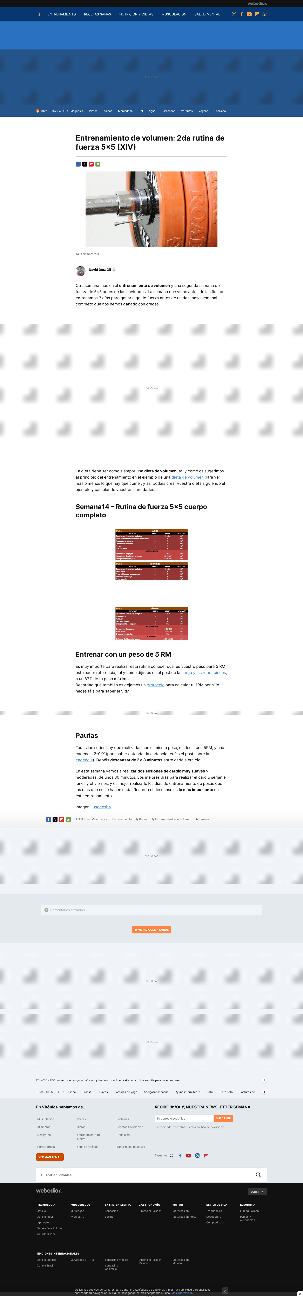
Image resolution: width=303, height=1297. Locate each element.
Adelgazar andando (156, 1092)
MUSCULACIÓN (174, 14)
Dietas (81, 1127)
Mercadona (125, 111)
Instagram (233, 14)
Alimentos (43, 1127)
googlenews (264, 14)
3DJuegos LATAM (82, 1259)
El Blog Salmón (249, 1210)
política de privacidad (210, 1127)
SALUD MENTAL (207, 14)
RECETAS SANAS (97, 14)
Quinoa (71, 1092)
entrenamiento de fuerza (89, 1137)
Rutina (143, 819)
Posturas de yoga (126, 1092)
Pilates (93, 111)
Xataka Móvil (45, 1216)
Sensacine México (116, 1259)
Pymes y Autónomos (247, 1218)
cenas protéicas (87, 1146)
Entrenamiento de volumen (173, 819)
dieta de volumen (187, 477)
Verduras (187, 111)
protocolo (155, 685)
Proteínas (122, 1119)
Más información (182, 1293)
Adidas (107, 111)
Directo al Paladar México (150, 1261)
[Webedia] (257, 3)
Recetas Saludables (129, 1127)
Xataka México (46, 1259)
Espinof (110, 1216)
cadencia (84, 760)
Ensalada (220, 111)
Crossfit (87, 1092)
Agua (152, 111)
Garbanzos (168, 111)
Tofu (210, 1092)
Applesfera (44, 1222)
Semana (204, 819)
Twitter (84, 164)
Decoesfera (213, 1216)
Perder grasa (46, 1146)
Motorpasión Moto (184, 1216)
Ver (153, 929)
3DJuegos (77, 1210)
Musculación (100, 819)
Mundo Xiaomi (46, 1234)
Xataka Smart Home (49, 1228)
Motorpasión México (181, 1261)
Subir (254, 1191)
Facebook (241, 14)
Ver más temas (49, 1157)
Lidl (141, 111)
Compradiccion (215, 1222)
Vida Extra (77, 1216)
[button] (102, 269)
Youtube (249, 14)
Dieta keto (227, 1092)
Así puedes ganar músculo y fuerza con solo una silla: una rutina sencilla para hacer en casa (120, 1080)
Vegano (203, 111)
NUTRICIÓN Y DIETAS (136, 14)
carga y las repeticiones (203, 672)
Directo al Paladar (150, 1210)
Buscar (258, 1175)
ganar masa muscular (130, 1146)
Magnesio (76, 111)
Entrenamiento (122, 819)
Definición (123, 1134)
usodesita (102, 807)
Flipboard (256, 14)
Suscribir (223, 1118)
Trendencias (214, 1210)
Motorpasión (181, 1210)
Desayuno (44, 1134)
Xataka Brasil (45, 1265)
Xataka (41, 1210)
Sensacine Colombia (111, 1267)
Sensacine (111, 1210)
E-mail (97, 164)
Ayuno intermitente (188, 1092)
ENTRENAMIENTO (62, 14)
